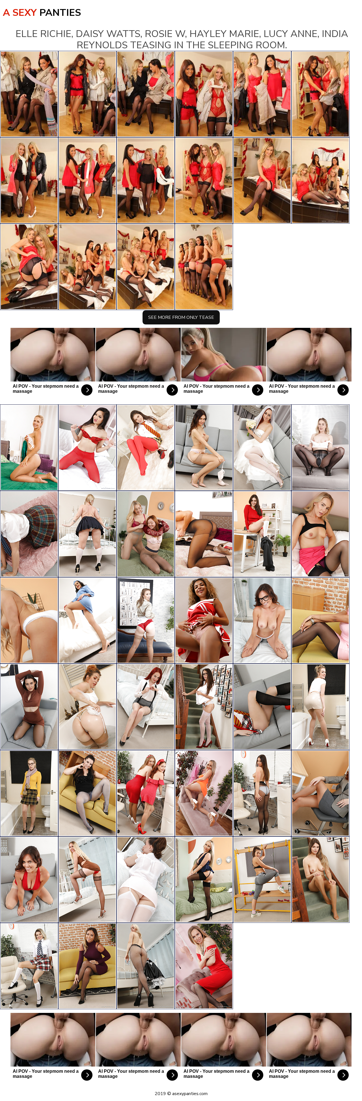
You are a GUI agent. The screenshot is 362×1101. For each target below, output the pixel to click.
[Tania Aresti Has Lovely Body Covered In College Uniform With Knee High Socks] (262, 447)
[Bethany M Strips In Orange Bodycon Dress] (204, 793)
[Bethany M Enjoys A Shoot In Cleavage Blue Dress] (204, 879)
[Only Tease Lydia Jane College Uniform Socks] (29, 966)
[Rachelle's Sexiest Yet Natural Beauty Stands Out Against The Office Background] (320, 793)
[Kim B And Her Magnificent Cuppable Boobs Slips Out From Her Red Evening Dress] (29, 879)
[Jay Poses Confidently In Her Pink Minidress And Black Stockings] (320, 620)
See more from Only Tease (181, 317)
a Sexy (42, 12)
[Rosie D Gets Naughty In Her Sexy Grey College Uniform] (29, 534)
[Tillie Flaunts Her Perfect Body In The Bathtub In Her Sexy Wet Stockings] (87, 707)
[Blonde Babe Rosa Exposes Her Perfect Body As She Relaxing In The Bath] (320, 707)
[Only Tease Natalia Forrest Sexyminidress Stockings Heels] (87, 966)
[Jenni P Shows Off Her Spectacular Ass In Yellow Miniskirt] (29, 447)
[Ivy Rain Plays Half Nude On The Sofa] (87, 793)
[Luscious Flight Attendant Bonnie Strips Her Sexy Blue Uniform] (87, 620)
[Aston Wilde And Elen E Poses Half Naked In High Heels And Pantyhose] (146, 534)
